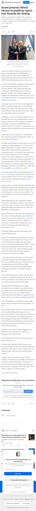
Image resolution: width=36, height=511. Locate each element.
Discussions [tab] (14, 430)
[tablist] (9, 430)
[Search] (33, 430)
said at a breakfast (27, 218)
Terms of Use (26, 484)
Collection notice (28, 499)
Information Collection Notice (21, 485)
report (11, 117)
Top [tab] (3, 430)
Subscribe (26, 2)
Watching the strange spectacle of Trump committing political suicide (13, 436)
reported (9, 100)
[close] (31, 452)
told (11, 139)
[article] (18, 440)
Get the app (26, 503)
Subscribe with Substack (19, 480)
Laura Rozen (4, 26)
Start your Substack (13, 503)
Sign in (32, 2)
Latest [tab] (7, 430)
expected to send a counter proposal (17, 173)
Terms (21, 499)
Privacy (17, 499)
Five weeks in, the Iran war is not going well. (12, 440)
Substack (9, 507)
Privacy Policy (18, 487)
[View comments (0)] (9, 32)
